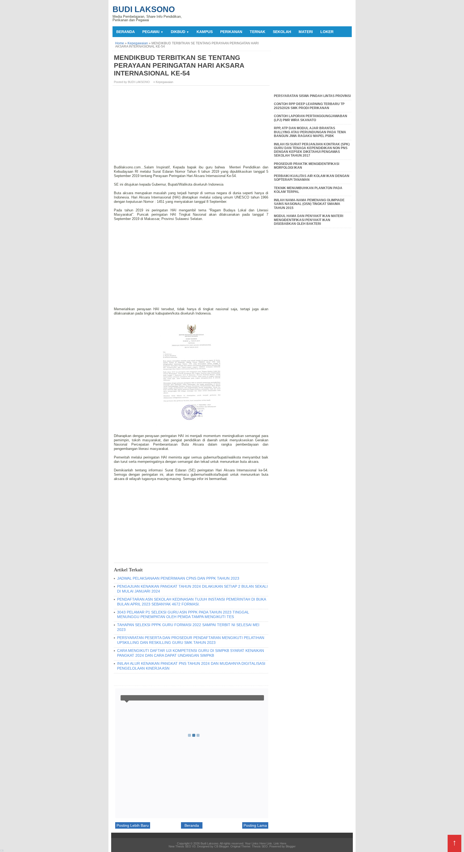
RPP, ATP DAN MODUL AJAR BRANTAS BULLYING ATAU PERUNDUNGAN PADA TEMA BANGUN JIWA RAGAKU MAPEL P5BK (310, 132)
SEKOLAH (282, 32)
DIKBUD (180, 32)
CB (2, 850)
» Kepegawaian (163, 82)
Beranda (125, 32)
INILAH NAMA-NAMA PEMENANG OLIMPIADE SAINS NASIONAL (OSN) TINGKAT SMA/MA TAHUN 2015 (309, 204)
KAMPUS (205, 32)
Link (269, 843)
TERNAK (257, 32)
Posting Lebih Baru (133, 825)
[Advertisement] (191, 127)
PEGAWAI (152, 32)
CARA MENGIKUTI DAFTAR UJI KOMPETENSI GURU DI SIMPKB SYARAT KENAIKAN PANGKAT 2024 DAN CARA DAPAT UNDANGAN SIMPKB (190, 653)
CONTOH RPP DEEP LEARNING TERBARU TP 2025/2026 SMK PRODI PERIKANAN (309, 106)
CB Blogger (221, 846)
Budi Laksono (144, 9)
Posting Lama (255, 825)
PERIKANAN (231, 32)
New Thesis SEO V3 (182, 846)
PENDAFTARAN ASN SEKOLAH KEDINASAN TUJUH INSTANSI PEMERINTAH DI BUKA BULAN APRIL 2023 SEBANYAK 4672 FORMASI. (191, 601)
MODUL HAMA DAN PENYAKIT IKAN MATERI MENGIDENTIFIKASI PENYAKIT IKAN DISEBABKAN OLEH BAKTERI (308, 220)
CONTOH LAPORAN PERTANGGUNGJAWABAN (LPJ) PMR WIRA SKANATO (310, 118)
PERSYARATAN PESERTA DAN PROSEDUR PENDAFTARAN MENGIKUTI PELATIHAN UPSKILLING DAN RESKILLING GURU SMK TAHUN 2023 (190, 640)
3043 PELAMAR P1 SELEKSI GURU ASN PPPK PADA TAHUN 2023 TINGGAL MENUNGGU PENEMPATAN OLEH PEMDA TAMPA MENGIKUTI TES (183, 614)
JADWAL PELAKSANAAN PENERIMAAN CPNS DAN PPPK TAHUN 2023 (178, 578)
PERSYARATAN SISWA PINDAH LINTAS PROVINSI (312, 96)
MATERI (306, 32)
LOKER (327, 32)
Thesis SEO (260, 846)
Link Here (280, 843)
